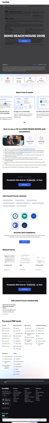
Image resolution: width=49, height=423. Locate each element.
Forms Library (16, 398)
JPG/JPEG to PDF (7, 336)
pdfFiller (37, 393)
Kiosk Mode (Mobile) (29, 340)
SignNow (37, 397)
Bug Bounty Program (28, 401)
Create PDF (18, 330)
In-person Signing (30, 337)
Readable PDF (18, 364)
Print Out (17, 374)
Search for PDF (19, 366)
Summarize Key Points (7, 362)
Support (26, 398)
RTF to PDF (6, 346)
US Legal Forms (39, 395)
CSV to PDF (6, 341)
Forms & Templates (17, 392)
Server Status (16, 395)
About (25, 390)
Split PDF (17, 338)
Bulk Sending (29, 343)
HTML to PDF (7, 343)
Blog (37, 390)
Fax (38, 336)
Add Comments (41, 328)
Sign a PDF (29, 328)
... (31, 420)
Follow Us (5, 395)
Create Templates (41, 341)
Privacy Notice (27, 393)
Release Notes (27, 400)
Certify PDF (18, 359)
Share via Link (41, 330)
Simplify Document (8, 359)
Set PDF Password (19, 361)
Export (17, 369)
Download (18, 371)
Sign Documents (16, 393)
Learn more (24, 242)
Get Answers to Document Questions (7, 367)
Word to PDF (7, 328)
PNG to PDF (6, 333)
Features (15, 400)
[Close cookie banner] (45, 420)
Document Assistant (8, 356)
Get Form (24, 41)
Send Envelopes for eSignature (31, 334)
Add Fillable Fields (19, 333)
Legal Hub (26, 395)
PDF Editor (15, 390)
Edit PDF (17, 328)
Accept (39, 419)
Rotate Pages (18, 343)
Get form (24, 184)
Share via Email (41, 333)
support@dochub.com (6, 391)
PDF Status (40, 338)
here (5, 382)
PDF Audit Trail (19, 356)
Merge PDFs (18, 341)
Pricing (14, 397)
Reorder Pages (19, 346)
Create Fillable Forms (41, 344)
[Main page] (6, 2)
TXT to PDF (6, 330)
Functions (15, 401)
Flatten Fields (18, 336)
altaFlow (37, 398)
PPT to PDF (6, 338)
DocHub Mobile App (40, 392)
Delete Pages (18, 348)
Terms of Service (28, 392)
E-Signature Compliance (29, 397)
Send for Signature (30, 330)
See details (5, 64)
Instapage (38, 400)
